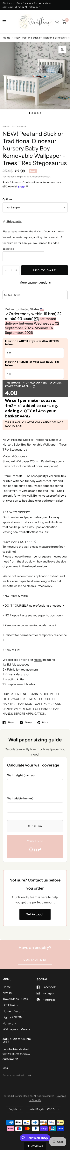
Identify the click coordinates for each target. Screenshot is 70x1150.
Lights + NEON (12, 1017)
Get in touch (35, 914)
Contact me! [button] (35, 959)
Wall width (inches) (20, 798)
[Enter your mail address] (30, 1075)
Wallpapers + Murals (16, 1029)
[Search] (57, 21)
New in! (7, 993)
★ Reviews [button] (35, 1146)
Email (6, 1067)
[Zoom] (62, 49)
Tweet (28, 722)
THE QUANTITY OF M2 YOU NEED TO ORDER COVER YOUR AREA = (33, 384)
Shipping (21, 176)
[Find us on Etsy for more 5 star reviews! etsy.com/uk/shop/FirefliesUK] (35, 5)
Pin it (45, 722)
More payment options (35, 282)
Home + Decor (12, 1011)
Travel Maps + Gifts (15, 999)
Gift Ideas (9, 1005)
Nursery (8, 1023)
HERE (38, 659)
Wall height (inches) (21, 775)
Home (6, 37)
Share (11, 722)
